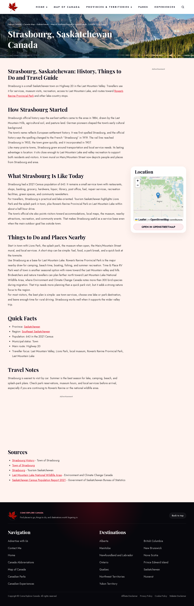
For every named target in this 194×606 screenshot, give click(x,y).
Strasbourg (18, 470)
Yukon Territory (108, 584)
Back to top (178, 515)
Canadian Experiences (21, 584)
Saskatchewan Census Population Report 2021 (39, 480)
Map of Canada (67, 6)
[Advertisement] (66, 419)
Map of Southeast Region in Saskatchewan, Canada (73, 24)
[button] (158, 195)
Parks (143, 6)
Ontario (103, 562)
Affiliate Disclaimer (129, 596)
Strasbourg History (23, 460)
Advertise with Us (18, 541)
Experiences (165, 6)
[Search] (182, 7)
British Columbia (153, 541)
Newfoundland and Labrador (116, 555)
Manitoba (104, 548)
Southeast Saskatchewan (36, 332)
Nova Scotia (151, 555)
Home (41, 6)
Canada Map (29, 24)
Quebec (104, 569)
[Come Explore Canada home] (13, 7)
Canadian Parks (17, 577)
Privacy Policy (146, 596)
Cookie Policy (161, 596)
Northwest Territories (112, 577)
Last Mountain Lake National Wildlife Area (37, 475)
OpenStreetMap (159, 219)
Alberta (103, 541)
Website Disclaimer (177, 596)
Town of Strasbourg (23, 465)
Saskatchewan (43, 24)
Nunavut (148, 577)
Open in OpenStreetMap (158, 227)
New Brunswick (153, 548)
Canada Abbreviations (21, 562)
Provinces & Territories (109, 6)
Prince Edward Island (156, 562)
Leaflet (142, 219)
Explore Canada (14, 24)
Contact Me (14, 548)
